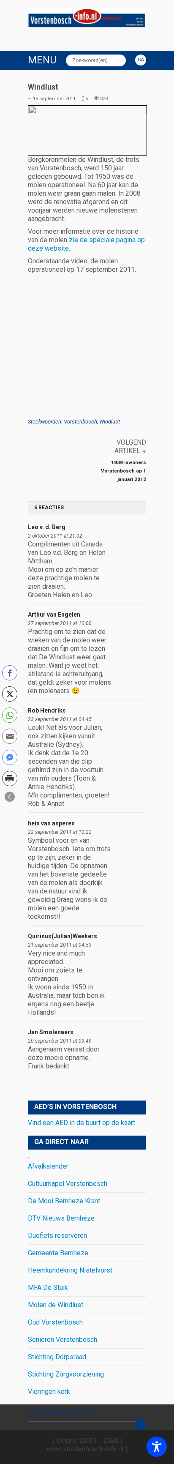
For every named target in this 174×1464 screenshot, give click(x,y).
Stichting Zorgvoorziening (66, 1374)
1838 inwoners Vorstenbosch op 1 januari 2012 (123, 470)
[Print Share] (9, 778)
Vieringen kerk (49, 1392)
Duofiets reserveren (57, 1236)
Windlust (109, 421)
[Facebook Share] (9, 672)
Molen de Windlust (55, 1305)
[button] (10, 797)
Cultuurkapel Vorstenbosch (67, 1184)
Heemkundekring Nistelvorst (70, 1270)
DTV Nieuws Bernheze (61, 1218)
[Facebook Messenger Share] (9, 757)
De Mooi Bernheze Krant (64, 1201)
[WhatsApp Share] (9, 715)
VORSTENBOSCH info (60, 1413)
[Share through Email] (9, 736)
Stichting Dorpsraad (57, 1357)
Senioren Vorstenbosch (62, 1340)
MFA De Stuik (48, 1288)
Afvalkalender (48, 1166)
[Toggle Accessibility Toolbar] (157, 1447)
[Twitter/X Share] (9, 694)
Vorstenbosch (80, 421)
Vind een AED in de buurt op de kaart (81, 1123)
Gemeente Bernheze (58, 1253)
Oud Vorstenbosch (55, 1322)
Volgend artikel (130, 446)
